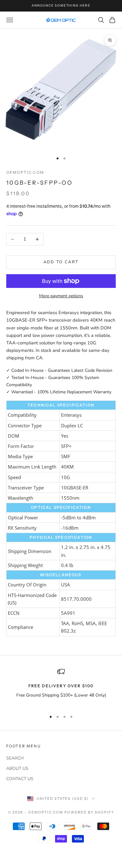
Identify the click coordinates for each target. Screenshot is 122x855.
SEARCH (15, 758)
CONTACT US (19, 779)
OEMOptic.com (25, 172)
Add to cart (61, 262)
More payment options (61, 296)
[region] (61, 687)
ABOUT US (17, 768)
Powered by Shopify (89, 812)
